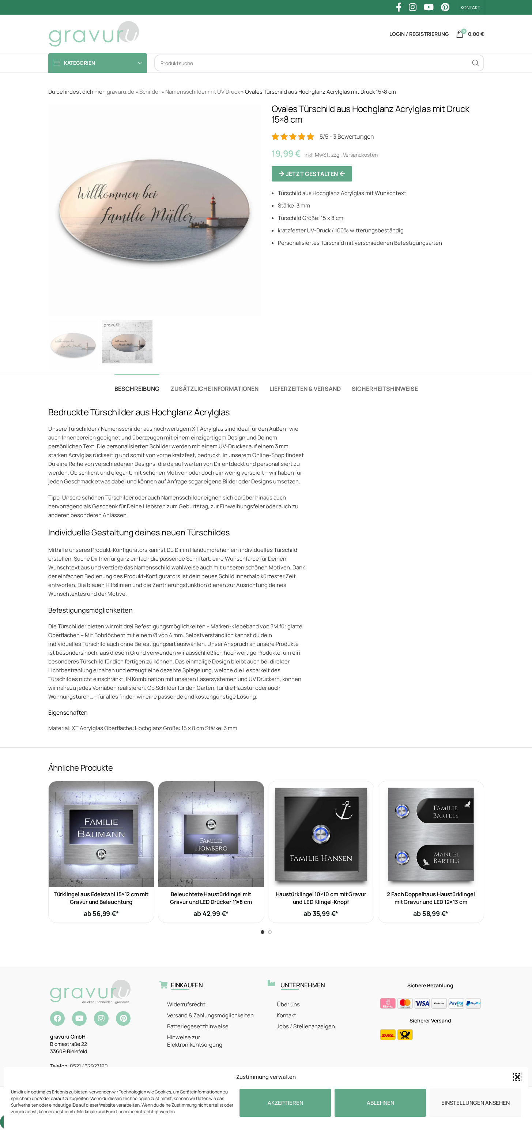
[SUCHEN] (475, 63)
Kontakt (286, 1015)
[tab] (136, 385)
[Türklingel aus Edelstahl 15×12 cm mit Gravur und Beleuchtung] (101, 834)
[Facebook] (57, 1018)
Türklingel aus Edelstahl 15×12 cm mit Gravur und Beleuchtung (101, 898)
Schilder (149, 92)
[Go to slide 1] (262, 932)
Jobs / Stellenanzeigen (306, 1026)
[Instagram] (101, 1018)
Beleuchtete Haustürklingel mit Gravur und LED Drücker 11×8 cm (211, 898)
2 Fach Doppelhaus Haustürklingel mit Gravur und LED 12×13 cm (431, 898)
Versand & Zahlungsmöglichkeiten (210, 1015)
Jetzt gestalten (312, 174)
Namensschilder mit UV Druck (202, 92)
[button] (517, 1077)
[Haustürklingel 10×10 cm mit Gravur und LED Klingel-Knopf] (321, 834)
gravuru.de (120, 92)
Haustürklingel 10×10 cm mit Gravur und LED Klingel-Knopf (321, 898)
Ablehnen (380, 1103)
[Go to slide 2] (270, 932)
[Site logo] (94, 33)
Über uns (288, 1004)
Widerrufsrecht (186, 1004)
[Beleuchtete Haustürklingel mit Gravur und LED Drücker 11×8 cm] (211, 834)
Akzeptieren (285, 1103)
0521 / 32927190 (89, 1065)
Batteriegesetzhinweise (198, 1026)
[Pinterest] (123, 1018)
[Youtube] (79, 1018)
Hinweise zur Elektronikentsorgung (194, 1040)
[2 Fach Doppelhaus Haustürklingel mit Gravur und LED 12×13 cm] (431, 834)
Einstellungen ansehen (475, 1103)
